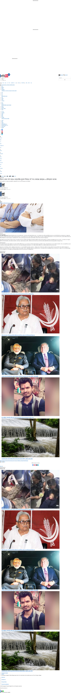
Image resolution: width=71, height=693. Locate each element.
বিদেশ (9, 82)
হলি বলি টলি (3, 105)
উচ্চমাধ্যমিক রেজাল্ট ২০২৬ (5, 125)
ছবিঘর (26, 82)
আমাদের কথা (3, 118)
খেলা (16, 82)
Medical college (20, 460)
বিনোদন (19, 82)
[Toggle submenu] (0, 149)
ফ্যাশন (8, 90)
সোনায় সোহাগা (3, 126)
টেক (11, 90)
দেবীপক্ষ (2, 122)
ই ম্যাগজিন (3, 112)
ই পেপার (3, 111)
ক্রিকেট (2, 96)
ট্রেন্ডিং (2, 113)
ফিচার (2, 121)
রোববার (2, 120)
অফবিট (2, 98)
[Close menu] (0, 136)
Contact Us (4, 679)
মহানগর (3, 82)
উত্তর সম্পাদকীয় (7, 118)
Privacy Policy (4, 681)
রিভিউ (5, 105)
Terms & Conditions (5, 684)
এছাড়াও (1, 173)
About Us (3, 677)
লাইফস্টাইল (22, 82)
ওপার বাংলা (3, 100)
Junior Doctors (15, 460)
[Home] (5, 75)
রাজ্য (5, 82)
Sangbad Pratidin (5, 672)
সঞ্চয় (31, 82)
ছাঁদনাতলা (3, 127)
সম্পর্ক (6, 90)
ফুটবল (4, 96)
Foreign (6, 460)
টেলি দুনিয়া (10, 105)
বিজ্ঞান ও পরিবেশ (4, 108)
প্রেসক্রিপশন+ (13, 82)
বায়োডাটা (3, 107)
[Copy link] (1, 191)
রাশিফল (29, 82)
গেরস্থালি (15, 90)
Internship (10, 460)
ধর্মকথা (2, 99)
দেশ (7, 82)
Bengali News (2, 460)
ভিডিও (2, 116)
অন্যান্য (6, 96)
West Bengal (25, 460)
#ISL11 (3, 87)
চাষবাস (2, 109)
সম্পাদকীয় (3, 117)
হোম (2, 86)
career (3, 674)
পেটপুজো (10, 90)
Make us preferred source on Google (7, 202)
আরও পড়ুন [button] (1, 466)
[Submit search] (65, 80)
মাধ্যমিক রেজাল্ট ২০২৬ (4, 123)
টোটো (13, 90)
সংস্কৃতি (7, 105)
